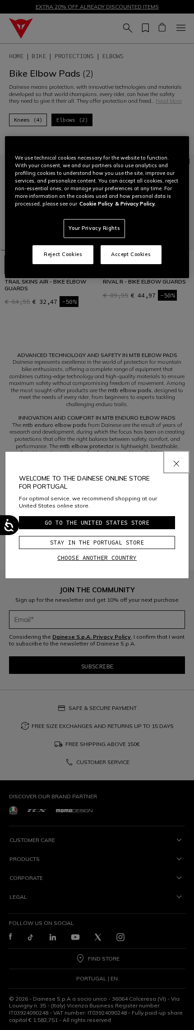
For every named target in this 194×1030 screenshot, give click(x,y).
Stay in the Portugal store (97, 542)
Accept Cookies (131, 254)
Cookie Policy (96, 204)
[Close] (176, 462)
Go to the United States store (97, 522)
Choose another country (97, 558)
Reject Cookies (63, 254)
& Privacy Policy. (135, 204)
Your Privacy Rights (94, 228)
